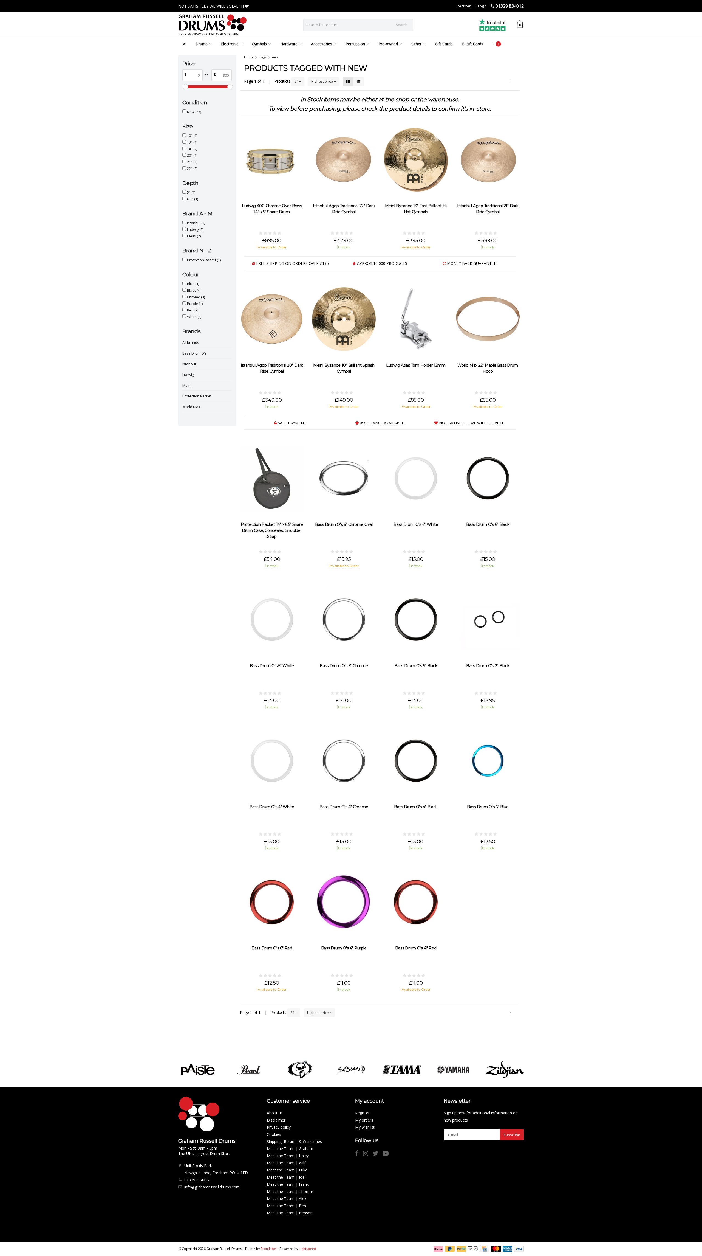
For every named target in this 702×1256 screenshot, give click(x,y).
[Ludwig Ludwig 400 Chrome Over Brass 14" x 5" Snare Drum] (272, 159)
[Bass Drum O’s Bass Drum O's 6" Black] (488, 478)
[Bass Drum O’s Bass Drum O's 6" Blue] (488, 760)
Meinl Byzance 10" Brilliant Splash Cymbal (344, 368)
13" (192, 142)
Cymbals (259, 43)
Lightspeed (307, 1248)
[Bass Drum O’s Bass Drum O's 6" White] (416, 478)
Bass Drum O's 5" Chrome (344, 665)
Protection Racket (204, 259)
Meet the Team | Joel (286, 1177)
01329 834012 (510, 6)
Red (192, 310)
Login (482, 6)
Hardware (289, 43)
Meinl (194, 236)
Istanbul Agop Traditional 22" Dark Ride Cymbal (344, 208)
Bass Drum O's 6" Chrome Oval (344, 524)
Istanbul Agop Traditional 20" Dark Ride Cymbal (272, 368)
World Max (191, 406)
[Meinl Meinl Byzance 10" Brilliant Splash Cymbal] (344, 319)
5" (191, 192)
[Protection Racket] (300, 1069)
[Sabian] (351, 1069)
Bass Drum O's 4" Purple (344, 948)
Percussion (355, 43)
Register (464, 6)
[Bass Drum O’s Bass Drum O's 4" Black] (416, 760)
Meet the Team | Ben (286, 1205)
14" (192, 148)
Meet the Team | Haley (288, 1155)
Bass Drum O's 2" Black (487, 665)
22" (192, 168)
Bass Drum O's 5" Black (415, 665)
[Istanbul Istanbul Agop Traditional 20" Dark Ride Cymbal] (272, 319)
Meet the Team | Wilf (286, 1162)
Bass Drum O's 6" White (416, 524)
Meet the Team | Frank (288, 1184)
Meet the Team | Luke (287, 1170)
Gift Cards (443, 43)
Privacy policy (279, 1127)
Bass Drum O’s (194, 353)
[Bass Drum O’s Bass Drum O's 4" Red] (416, 901)
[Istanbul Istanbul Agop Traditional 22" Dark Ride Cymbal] (344, 159)
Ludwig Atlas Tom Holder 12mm (416, 365)
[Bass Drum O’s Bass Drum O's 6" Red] (272, 901)
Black (193, 290)
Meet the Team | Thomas (290, 1191)
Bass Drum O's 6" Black (487, 524)
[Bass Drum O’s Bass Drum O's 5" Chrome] (344, 619)
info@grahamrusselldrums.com (212, 1187)
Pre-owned (388, 43)
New (194, 111)
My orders (364, 1120)
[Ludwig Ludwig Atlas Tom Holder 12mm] (416, 319)
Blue (193, 283)
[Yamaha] (453, 1069)
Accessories (321, 43)
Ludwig (195, 229)
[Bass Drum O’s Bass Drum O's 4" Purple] (344, 901)
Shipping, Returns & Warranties (294, 1141)
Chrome (196, 296)
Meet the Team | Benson (290, 1212)
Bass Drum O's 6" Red (271, 948)
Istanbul (196, 222)
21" (192, 161)
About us (275, 1112)
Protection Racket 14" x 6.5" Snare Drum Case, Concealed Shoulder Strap (272, 530)
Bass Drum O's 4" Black (416, 806)
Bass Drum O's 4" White (272, 806)
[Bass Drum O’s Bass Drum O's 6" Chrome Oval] (344, 478)
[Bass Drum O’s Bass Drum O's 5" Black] (416, 619)
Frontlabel (269, 1248)
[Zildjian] (504, 1069)
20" (192, 155)
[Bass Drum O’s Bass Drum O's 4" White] (272, 760)
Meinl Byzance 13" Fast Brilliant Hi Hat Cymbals (416, 208)
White (194, 316)
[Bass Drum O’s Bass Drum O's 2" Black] (488, 619)
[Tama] (402, 1069)
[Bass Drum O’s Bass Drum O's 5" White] (272, 619)
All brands (190, 342)
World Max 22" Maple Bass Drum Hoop (487, 368)
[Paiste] (197, 1069)
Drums (202, 43)
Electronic (229, 43)
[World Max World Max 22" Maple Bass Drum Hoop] (488, 319)
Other (416, 43)
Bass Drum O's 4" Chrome (343, 806)
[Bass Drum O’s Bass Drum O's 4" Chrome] (344, 760)
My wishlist (365, 1127)
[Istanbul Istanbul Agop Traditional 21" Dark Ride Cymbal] (488, 159)
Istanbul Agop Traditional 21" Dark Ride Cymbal (488, 208)
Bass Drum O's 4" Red (415, 948)
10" (192, 135)
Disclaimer (276, 1120)
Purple (195, 303)
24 (297, 81)
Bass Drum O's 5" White (272, 665)
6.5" (192, 198)
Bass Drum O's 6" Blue (488, 806)
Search (401, 24)
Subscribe (511, 1134)
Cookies (274, 1134)
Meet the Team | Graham (290, 1148)
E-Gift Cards (472, 43)
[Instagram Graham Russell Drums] (368, 1154)
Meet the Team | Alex (286, 1198)
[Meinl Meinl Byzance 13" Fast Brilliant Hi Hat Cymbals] (416, 159)
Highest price (322, 81)
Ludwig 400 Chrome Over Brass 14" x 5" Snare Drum (272, 208)
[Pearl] (249, 1069)
